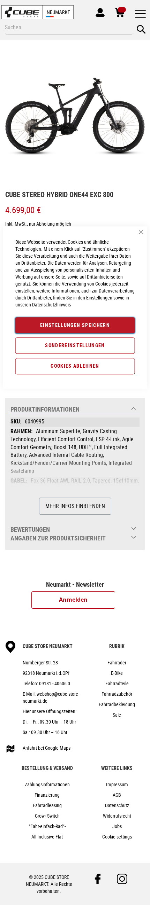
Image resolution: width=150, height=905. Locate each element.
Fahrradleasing (47, 805)
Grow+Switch (47, 815)
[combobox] (69, 27)
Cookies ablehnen (75, 365)
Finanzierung (47, 794)
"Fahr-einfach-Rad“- (47, 826)
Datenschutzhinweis (51, 304)
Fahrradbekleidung (117, 704)
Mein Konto (97, 11)
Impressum (117, 784)
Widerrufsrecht (117, 815)
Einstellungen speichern (75, 325)
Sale (117, 714)
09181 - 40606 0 (54, 683)
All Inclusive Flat (47, 836)
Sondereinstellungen (75, 345)
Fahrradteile (117, 683)
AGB (117, 794)
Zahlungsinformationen (47, 784)
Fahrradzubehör (117, 694)
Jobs (117, 826)
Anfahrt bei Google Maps (46, 747)
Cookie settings (117, 836)
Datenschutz (117, 805)
